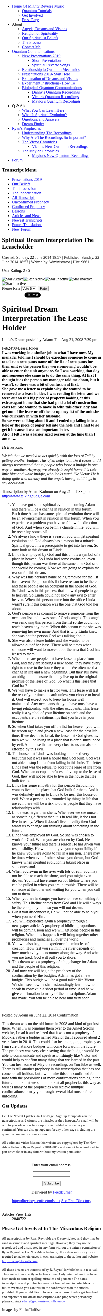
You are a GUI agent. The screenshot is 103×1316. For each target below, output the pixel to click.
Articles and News (26, 216)
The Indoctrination (26, 193)
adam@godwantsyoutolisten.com (44, 1301)
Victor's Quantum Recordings (55, 97)
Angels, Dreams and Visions (44, 29)
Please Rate (11, 288)
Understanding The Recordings (47, 133)
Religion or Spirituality (40, 33)
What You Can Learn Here (43, 110)
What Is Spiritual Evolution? (44, 115)
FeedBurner (62, 1192)
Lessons (18, 211)
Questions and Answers (40, 119)
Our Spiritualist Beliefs (40, 38)
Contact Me (31, 47)
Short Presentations (47, 60)
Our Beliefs (21, 184)
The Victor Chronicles (39, 142)
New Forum (21, 229)
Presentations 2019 (27, 179)
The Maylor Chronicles (40, 151)
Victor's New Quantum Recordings (60, 146)
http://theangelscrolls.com (20, 1261)
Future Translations (27, 225)
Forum (17, 160)
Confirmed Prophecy (28, 206)
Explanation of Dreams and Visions (50, 78)
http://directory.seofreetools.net (36, 1201)
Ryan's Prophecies (26, 128)
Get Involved (32, 15)
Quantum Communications (33, 51)
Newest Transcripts (27, 220)
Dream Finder (33, 124)
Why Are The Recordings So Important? (54, 137)
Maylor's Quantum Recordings (56, 101)
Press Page (30, 20)
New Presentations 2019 (41, 56)
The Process (31, 42)
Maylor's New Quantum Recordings (60, 155)
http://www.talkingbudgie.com (26, 496)
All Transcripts (23, 197)
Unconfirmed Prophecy (30, 202)
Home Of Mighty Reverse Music (38, 6)
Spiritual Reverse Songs (51, 65)
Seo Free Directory (76, 1201)
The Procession (24, 188)
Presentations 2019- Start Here (46, 74)
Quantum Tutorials (37, 11)
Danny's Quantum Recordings (56, 92)
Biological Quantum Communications (52, 88)
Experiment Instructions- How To (48, 83)
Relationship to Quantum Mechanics (51, 69)
